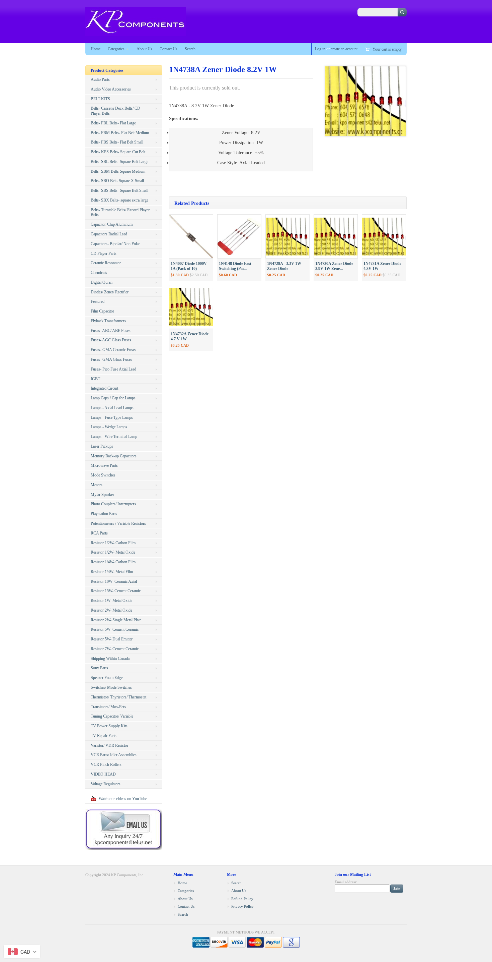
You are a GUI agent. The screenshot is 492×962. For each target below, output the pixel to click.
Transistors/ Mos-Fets (108, 706)
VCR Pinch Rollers (106, 764)
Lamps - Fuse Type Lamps (112, 417)
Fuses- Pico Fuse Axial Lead (113, 369)
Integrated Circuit (104, 388)
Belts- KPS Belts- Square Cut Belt (118, 152)
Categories (116, 49)
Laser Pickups (102, 446)
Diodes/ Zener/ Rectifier (110, 292)
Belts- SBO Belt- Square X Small (117, 180)
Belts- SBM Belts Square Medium (118, 171)
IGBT (95, 379)
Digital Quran (101, 282)
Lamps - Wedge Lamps (109, 427)
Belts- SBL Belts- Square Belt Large (119, 161)
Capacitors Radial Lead (109, 234)
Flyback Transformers (108, 321)
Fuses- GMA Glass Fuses (111, 359)
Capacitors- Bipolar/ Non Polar (115, 243)
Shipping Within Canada (110, 658)
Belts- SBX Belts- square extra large (119, 200)
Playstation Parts (104, 513)
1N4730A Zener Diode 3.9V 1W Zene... (334, 266)
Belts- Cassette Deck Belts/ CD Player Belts (115, 111)
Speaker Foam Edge (106, 677)
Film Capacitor (102, 311)
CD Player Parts (103, 253)
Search (190, 49)
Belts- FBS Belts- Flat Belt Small (117, 142)
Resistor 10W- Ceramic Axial (114, 581)
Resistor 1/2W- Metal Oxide (113, 552)
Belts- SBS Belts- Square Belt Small (119, 190)
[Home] (135, 33)
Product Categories (107, 70)
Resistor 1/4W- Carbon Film (113, 562)
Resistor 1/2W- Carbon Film (113, 543)
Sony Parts (99, 668)
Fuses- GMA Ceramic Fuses (113, 349)
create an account (344, 49)
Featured (97, 301)
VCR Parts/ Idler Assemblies (114, 754)
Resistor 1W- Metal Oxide (111, 600)
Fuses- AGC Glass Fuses (111, 340)
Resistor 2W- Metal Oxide (111, 610)
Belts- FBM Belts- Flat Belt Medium (120, 132)
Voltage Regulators (105, 784)
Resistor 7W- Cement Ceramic (115, 648)
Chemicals (99, 272)
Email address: (346, 882)
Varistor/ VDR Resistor (109, 745)
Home (95, 49)
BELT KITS (100, 99)
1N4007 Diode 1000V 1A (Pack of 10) (189, 266)
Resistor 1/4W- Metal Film (112, 571)
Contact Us (168, 49)
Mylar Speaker (102, 494)
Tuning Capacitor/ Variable (112, 716)
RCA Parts (99, 533)
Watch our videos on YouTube (123, 798)
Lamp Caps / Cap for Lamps (113, 398)
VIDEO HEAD (103, 774)
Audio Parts (100, 79)
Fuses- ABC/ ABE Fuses (111, 330)
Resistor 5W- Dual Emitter (112, 639)
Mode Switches (103, 475)
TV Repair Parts (103, 735)
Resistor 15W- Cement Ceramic (116, 590)
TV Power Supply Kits (109, 726)
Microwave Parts (104, 465)
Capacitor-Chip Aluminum (112, 224)
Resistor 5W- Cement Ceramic (115, 629)
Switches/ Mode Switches (111, 687)
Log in (320, 49)
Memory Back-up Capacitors (114, 456)
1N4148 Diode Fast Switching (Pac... (235, 266)
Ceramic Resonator (106, 263)
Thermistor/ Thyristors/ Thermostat (118, 697)
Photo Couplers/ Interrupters (113, 504)
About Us (144, 49)
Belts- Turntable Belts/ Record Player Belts (120, 212)
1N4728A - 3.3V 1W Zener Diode (284, 266)
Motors (96, 485)
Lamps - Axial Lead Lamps (112, 407)
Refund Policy (242, 899)
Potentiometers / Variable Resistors (118, 523)
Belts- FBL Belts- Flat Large (113, 123)
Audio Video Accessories (111, 89)
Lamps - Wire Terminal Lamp (114, 436)
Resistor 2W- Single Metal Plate (116, 620)
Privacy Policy (242, 906)
